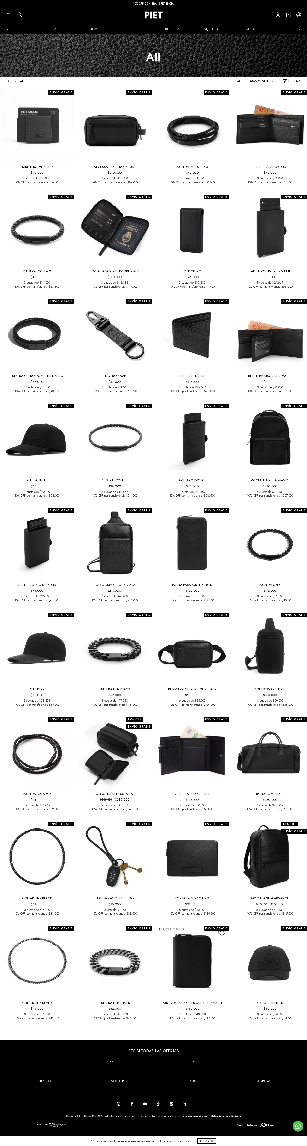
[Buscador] (20, 16)
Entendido (207, 1141)
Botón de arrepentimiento (226, 1116)
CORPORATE (264, 1081)
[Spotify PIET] (172, 1104)
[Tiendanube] (51, 1126)
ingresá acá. (200, 1115)
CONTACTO (42, 1081)
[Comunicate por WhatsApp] (298, 1126)
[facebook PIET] (132, 1104)
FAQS (192, 1081)
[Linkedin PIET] (184, 1104)
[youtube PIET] (145, 1104)
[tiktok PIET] (159, 1104)
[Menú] (9, 16)
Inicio (12, 81)
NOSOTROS (119, 1081)
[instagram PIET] (119, 1104)
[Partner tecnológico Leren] (256, 1126)
